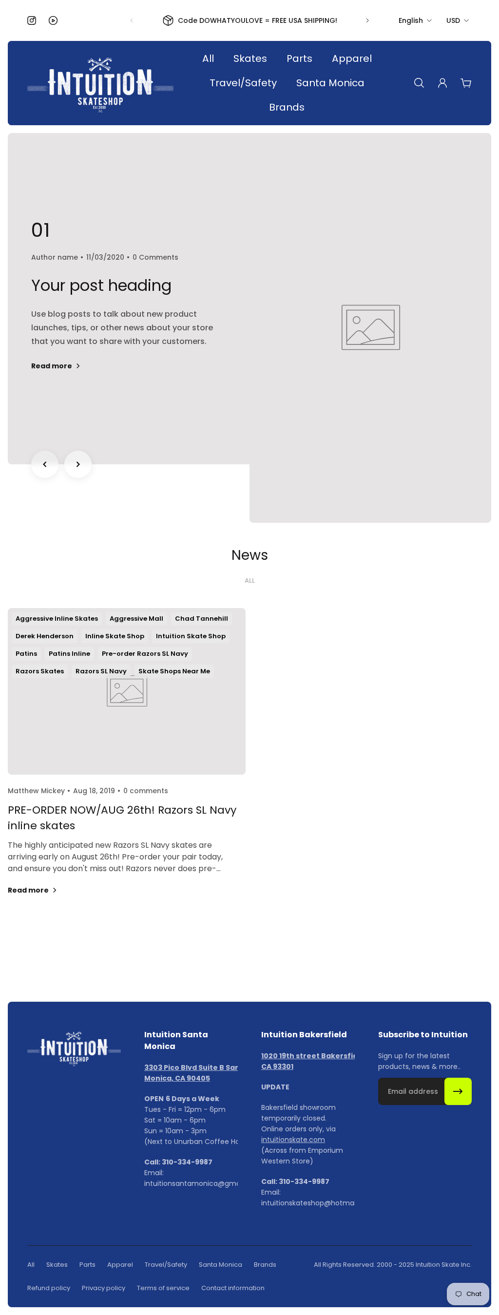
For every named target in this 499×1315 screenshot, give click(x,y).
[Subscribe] (458, 1091)
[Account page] (442, 83)
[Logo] (100, 83)
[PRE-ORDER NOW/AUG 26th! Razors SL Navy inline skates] (127, 763)
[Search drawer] (419, 83)
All (250, 580)
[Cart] (466, 83)
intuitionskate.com (293, 1139)
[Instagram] (31, 20)
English (411, 20)
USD (453, 20)
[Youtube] (53, 20)
